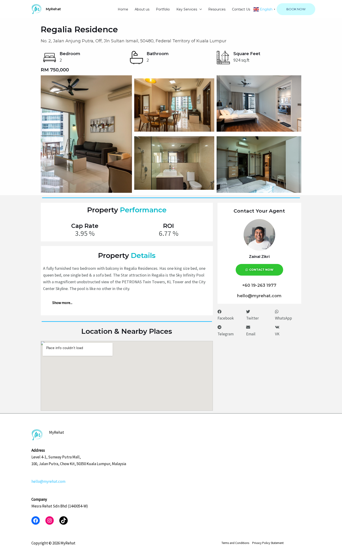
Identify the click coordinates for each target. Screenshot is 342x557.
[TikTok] (63, 520)
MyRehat (53, 9)
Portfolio (163, 9)
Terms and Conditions (235, 543)
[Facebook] (35, 520)
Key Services (186, 9)
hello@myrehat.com (48, 481)
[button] (231, 315)
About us (142, 9)
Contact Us (241, 9)
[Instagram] (49, 520)
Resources (216, 9)
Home (123, 9)
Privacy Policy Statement (268, 543)
